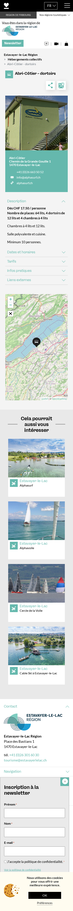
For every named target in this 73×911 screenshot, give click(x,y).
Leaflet (44, 398)
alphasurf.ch (25, 183)
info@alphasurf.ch (28, 177)
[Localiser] (61, 85)
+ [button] (10, 299)
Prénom (10, 804)
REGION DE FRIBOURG (18, 15)
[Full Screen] (10, 313)
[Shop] (66, 43)
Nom (8, 823)
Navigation (12, 771)
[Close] (64, 781)
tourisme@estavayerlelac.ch (25, 760)
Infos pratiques (19, 271)
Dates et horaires (21, 252)
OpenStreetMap (59, 398)
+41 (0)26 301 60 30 (24, 755)
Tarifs (11, 261)
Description (16, 201)
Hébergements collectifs (25, 59)
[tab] (36, 201)
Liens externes (19, 280)
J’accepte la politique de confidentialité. (35, 862)
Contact (10, 706)
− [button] (10, 305)
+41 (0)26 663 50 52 (30, 172)
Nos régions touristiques (53, 15)
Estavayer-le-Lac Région (21, 54)
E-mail (9, 842)
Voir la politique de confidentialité (22, 869)
